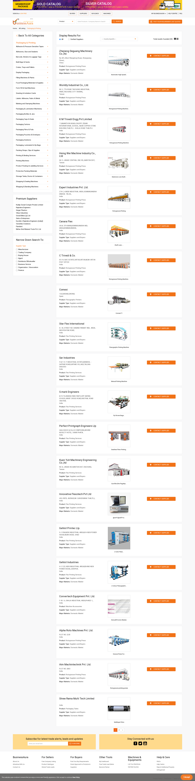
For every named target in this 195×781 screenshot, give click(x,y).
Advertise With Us (18, 764)
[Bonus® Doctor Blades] (119, 606)
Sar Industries (67, 357)
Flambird (19, 226)
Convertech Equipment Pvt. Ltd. (77, 596)
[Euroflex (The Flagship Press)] (119, 470)
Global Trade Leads (48, 767)
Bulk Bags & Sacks (23, 62)
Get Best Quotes (133, 767)
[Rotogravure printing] (119, 197)
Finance (21, 270)
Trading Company (24, 252)
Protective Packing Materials (26, 171)
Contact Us (16, 767)
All (62, 39)
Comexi (63, 289)
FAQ (180, 13)
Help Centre (172, 13)
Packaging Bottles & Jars (25, 114)
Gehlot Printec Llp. (69, 528)
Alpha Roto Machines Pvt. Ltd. (76, 630)
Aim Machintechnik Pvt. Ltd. (75, 664)
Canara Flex (65, 221)
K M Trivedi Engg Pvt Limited (75, 119)
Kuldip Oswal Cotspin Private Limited (29, 205)
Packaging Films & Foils (25, 130)
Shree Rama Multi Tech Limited (76, 698)
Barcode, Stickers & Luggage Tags (28, 57)
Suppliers (83, 13)
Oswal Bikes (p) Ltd (23, 216)
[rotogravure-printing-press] (119, 674)
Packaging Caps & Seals (25, 119)
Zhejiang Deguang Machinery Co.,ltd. (75, 52)
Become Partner (104, 767)
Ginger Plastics (21, 210)
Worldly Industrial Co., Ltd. (74, 85)
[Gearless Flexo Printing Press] (119, 436)
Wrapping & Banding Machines (27, 187)
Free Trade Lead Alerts (106, 764)
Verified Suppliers (76, 39)
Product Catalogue (48, 764)
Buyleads (95, 13)
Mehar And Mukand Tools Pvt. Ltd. (28, 229)
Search (118, 21)
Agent (20, 258)
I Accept (186, 777)
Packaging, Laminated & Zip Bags (28, 145)
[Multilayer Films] (119, 708)
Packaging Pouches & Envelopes (28, 135)
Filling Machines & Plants (25, 78)
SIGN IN (15, 13)
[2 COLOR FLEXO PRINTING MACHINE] (119, 538)
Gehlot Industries (69, 562)
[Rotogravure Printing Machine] (119, 129)
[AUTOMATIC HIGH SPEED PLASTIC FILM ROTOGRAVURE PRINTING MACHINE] (119, 61)
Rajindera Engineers (23, 208)
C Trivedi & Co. (67, 255)
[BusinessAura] (23, 21)
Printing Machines (22, 161)
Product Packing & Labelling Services (29, 166)
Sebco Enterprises (23, 218)
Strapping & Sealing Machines (27, 181)
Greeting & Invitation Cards (26, 93)
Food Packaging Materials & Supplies (29, 83)
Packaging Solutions (23, 140)
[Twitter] (140, 743)
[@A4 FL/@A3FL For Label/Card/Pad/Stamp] (119, 504)
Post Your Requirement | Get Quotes (166, 21)
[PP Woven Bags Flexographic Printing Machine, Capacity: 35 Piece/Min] (119, 402)
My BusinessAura (158, 13)
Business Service (24, 264)
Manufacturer (23, 249)
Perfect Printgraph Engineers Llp (77, 426)
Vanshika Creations (23, 224)
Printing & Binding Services (26, 155)
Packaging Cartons (23, 124)
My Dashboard (104, 761)
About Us (16, 761)
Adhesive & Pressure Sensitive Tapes (30, 46)
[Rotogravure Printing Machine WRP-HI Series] (119, 95)
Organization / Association (28, 267)
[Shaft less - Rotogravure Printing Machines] (119, 231)
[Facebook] (135, 743)
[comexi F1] (119, 299)
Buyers (72, 13)
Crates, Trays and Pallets (25, 67)
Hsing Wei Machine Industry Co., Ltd (77, 154)
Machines (107, 13)
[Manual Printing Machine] (119, 367)
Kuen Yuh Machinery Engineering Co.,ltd (78, 461)
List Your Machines (134, 764)
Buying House (23, 255)
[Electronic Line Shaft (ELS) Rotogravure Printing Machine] (119, 163)
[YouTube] (145, 743)
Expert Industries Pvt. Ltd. (73, 187)
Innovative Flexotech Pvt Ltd (75, 494)
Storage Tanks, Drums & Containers (29, 176)
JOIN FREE (23, 13)
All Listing (22, 28)
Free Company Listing (49, 761)
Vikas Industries (22, 213)
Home (15, 28)
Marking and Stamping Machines (28, 104)
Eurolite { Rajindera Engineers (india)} (29, 221)
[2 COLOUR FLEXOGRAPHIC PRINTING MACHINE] (119, 572)
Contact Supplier (161, 56)
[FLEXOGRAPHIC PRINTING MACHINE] (119, 333)
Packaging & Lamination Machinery (29, 109)
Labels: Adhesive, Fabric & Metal (28, 98)
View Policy (76, 777)
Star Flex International (71, 323)
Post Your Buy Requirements (79, 761)
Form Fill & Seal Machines (25, 88)
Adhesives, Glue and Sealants (27, 52)
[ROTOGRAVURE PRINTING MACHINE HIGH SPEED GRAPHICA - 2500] (119, 265)
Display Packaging (22, 72)
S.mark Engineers (69, 391)
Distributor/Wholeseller (26, 261)
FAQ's (158, 761)
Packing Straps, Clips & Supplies (28, 150)
